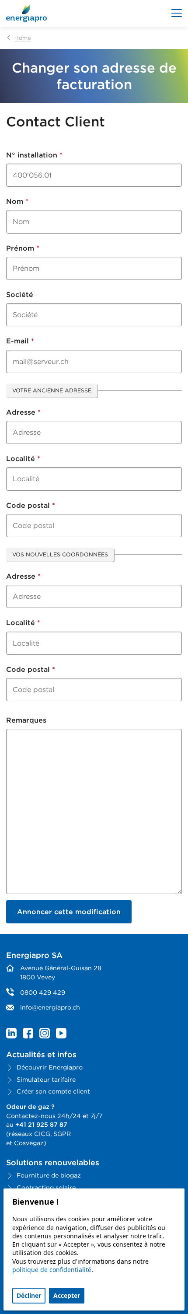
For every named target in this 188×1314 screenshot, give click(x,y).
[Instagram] (44, 1033)
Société (19, 294)
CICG (42, 1133)
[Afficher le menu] (176, 13)
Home (22, 38)
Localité (23, 458)
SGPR (62, 1133)
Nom (17, 201)
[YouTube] (61, 1033)
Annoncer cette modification (69, 912)
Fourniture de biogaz (49, 1175)
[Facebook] (28, 1033)
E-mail (20, 341)
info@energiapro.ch (50, 1007)
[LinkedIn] (11, 1033)
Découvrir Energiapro (50, 1067)
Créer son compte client (53, 1091)
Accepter (66, 1295)
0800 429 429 (42, 992)
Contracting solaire (46, 1187)
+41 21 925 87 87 (41, 1124)
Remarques (26, 720)
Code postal (30, 505)
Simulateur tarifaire (46, 1079)
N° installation (34, 155)
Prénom (22, 248)
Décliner (29, 1295)
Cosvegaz (29, 1142)
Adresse (23, 412)
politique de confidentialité (51, 1269)
